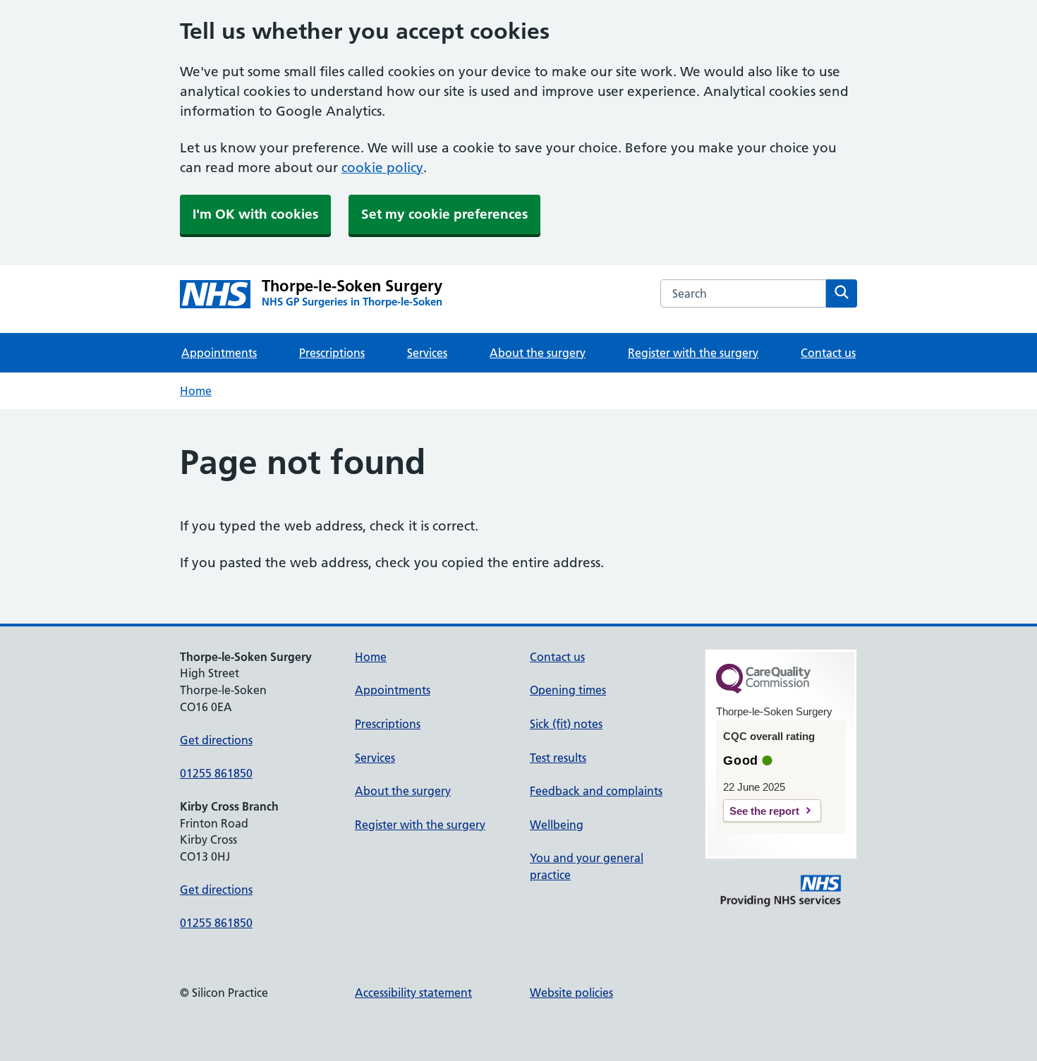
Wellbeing (556, 825)
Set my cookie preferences (444, 214)
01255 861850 (216, 773)
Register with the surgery (693, 353)
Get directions (216, 740)
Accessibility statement (413, 993)
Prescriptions (332, 353)
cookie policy (382, 167)
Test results (558, 758)
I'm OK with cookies (255, 214)
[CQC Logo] (763, 690)
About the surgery (538, 353)
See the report (764, 811)
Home (196, 391)
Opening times (568, 690)
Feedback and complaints (596, 791)
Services (427, 353)
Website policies (571, 993)
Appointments (219, 353)
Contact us (828, 353)
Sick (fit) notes (566, 724)
